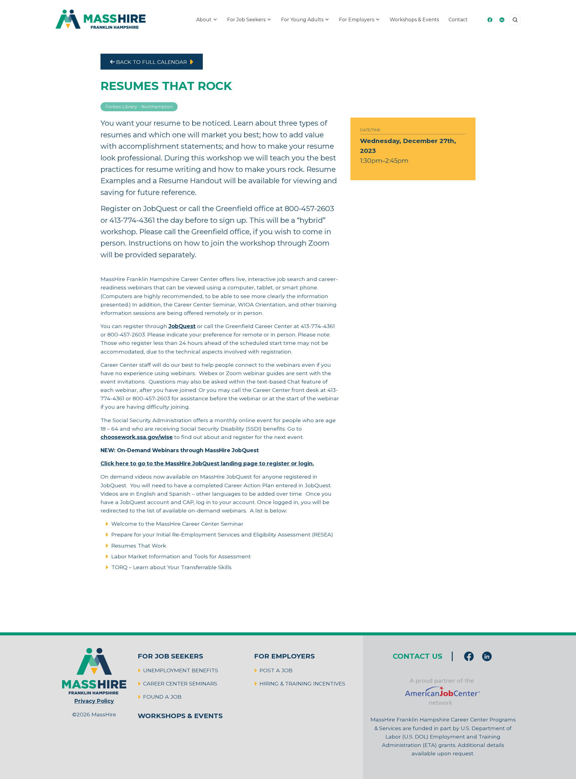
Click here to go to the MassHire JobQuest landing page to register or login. (207, 463)
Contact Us (417, 656)
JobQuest (182, 326)
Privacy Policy (94, 701)
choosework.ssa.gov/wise (136, 437)
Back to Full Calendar (151, 62)
